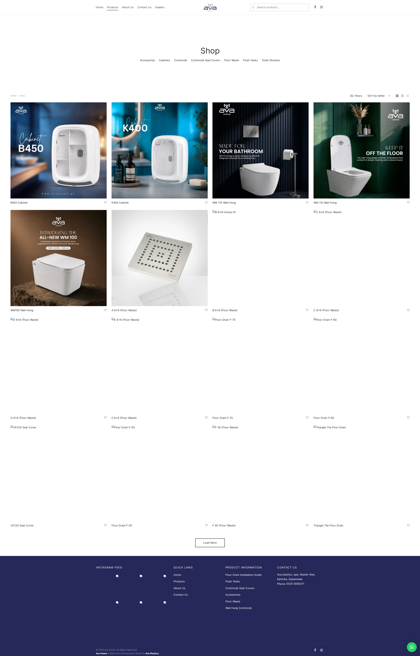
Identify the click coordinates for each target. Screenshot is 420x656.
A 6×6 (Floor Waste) (124, 310)
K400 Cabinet (120, 202)
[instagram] (321, 7)
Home (99, 7)
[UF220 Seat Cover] (58, 473)
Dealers (160, 7)
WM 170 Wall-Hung (224, 202)
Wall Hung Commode (238, 608)
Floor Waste (232, 601)
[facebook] (315, 7)
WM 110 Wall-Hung (325, 202)
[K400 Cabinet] (160, 150)
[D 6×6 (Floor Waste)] (58, 366)
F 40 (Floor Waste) (224, 525)
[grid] (397, 96)
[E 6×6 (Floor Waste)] (160, 366)
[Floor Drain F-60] (362, 366)
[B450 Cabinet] (58, 150)
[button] (412, 647)
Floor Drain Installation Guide (243, 574)
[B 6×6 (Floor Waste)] (260, 258)
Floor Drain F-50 (122, 525)
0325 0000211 (295, 583)
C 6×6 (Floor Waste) (326, 310)
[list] (408, 96)
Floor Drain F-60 (324, 417)
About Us (128, 7)
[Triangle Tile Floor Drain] (362, 473)
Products (112, 7)
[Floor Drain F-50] (160, 473)
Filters (358, 95)
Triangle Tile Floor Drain (328, 525)
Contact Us (144, 7)
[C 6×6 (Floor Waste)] (362, 258)
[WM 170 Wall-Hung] (260, 150)
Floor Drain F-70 (222, 417)
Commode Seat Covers (239, 588)
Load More (210, 542)
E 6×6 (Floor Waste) (124, 417)
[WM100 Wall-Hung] (58, 258)
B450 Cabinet (19, 202)
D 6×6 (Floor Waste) (23, 417)
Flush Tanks (232, 581)
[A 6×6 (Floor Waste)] (160, 258)
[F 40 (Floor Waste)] (260, 473)
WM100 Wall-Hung (21, 310)
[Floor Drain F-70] (260, 366)
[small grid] (402, 96)
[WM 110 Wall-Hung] (362, 150)
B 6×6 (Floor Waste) (225, 310)
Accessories (232, 594)
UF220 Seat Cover (22, 525)
